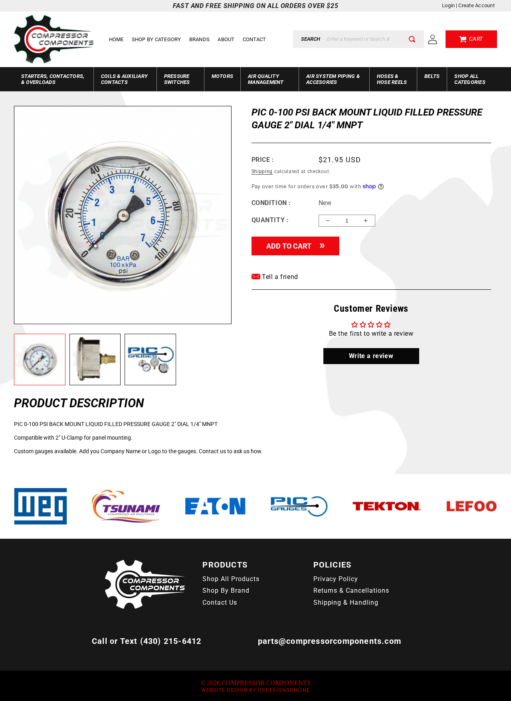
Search (310, 39)
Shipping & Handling (345, 602)
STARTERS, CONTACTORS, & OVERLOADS (52, 79)
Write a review (371, 356)
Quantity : (270, 220)
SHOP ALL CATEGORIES (469, 79)
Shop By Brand (225, 590)
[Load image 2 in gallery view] (95, 360)
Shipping (262, 171)
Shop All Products (230, 579)
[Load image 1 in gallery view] (39, 360)
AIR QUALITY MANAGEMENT (266, 79)
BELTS (432, 76)
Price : (263, 159)
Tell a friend (279, 277)
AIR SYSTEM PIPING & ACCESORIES (333, 79)
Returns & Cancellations (351, 590)
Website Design (224, 690)
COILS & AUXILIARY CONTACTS (124, 79)
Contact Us (219, 602)
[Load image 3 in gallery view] (150, 360)
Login (448, 5)
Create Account (476, 5)
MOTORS (223, 76)
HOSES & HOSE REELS (392, 79)
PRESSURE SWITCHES (177, 79)
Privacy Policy (335, 579)
